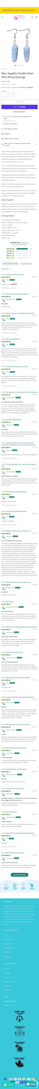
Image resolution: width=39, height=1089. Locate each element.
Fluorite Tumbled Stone (13, 339)
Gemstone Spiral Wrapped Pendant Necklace (20, 697)
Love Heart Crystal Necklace (15, 788)
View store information (10, 123)
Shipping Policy (8, 939)
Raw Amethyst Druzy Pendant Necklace (18, 677)
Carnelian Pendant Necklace (15, 274)
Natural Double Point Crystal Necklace (18, 724)
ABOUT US (7, 968)
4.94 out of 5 (24, 243)
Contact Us (7, 952)
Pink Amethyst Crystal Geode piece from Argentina (22, 392)
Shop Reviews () (26, 263)
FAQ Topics (7, 990)
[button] (2, 17)
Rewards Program (9, 977)
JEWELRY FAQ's (8, 948)
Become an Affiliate (10, 981)
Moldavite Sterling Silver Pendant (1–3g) (18, 531)
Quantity (3, 91)
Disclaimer (7, 956)
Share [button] (5, 69)
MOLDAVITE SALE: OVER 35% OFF (18, 10)
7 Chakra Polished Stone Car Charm (17, 366)
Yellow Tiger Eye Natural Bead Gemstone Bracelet (21, 627)
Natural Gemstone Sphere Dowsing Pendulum (20, 833)
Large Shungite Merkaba (13, 419)
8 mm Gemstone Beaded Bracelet (16, 491)
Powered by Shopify (24, 1085)
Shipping (3, 84)
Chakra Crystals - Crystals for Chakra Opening (20, 313)
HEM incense (10, 601)
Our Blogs (7, 973)
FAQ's (5, 935)
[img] (19, 243)
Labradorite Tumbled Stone (14, 652)
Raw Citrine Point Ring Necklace (16, 748)
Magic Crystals (17, 1085)
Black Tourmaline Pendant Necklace (17, 294)
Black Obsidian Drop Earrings (15, 853)
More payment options (19, 111)
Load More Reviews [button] (19, 875)
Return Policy (8, 944)
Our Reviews (7, 986)
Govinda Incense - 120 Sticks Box (16, 769)
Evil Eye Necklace (11, 812)
